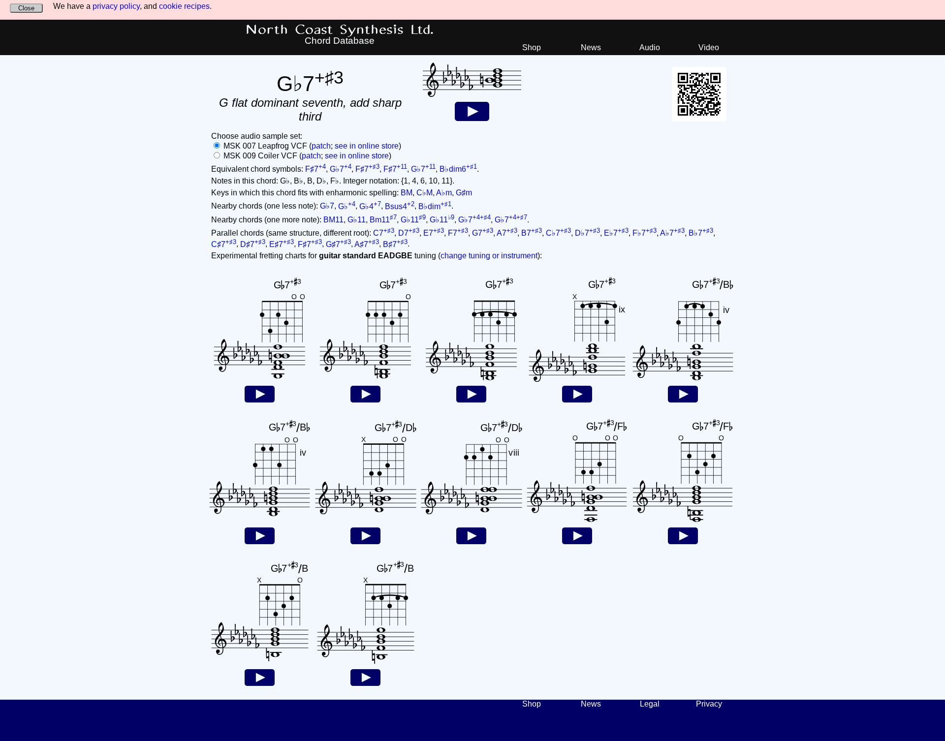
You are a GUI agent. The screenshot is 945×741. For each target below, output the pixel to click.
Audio (649, 47)
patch (321, 146)
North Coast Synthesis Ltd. (340, 30)
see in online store (367, 146)
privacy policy (116, 6)
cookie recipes (184, 6)
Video (708, 47)
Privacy (709, 704)
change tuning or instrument (489, 255)
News (591, 47)
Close (26, 8)
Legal (650, 704)
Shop (531, 47)
